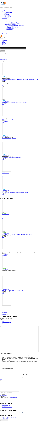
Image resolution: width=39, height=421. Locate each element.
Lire (3, 85)
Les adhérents (4, 18)
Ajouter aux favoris (5, 77)
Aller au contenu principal (4, 0)
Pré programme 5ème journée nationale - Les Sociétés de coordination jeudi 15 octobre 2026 (17, 234)
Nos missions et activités (8, 12)
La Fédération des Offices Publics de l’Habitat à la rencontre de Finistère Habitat (15, 192)
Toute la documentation (4, 314)
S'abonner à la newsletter (6, 405)
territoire (3, 44)
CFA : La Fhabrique (7, 16)
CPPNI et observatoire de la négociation (12, 20)
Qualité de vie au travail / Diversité (10, 30)
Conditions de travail (9, 32)
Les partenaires (6, 17)
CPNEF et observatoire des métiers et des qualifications (15, 25)
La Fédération (4, 11)
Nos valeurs (6, 13)
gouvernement (4, 40)
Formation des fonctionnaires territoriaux (13, 27)
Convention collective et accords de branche (13, 22)
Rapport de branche (9, 21)
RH (3, 41)
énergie (3, 42)
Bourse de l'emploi (9, 29)
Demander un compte (3, 59)
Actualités (4, 9)
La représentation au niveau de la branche (13, 23)
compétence (4, 324)
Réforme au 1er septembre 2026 (7, 119)
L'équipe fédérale (7, 15)
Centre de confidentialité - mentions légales (9, 417)
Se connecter (4, 255)
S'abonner (2, 379)
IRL (5, 274)
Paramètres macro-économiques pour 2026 (9, 138)
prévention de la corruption (6, 322)
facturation (6, 121)
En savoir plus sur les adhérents (5, 371)
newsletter (4, 43)
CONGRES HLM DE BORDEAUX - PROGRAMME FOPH (12, 290)
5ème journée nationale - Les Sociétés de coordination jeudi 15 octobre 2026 (14, 102)
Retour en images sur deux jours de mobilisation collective (11, 157)
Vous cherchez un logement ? (7, 407)
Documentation (4, 33)
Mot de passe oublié (3, 395)
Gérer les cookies (5, 418)
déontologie (6, 310)
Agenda (3, 10)
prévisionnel (6, 140)
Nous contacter (4, 406)
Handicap (8, 31)
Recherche (2, 37)
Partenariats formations (10, 28)
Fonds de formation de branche (11, 26)
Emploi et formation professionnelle (10, 24)
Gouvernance (6, 14)
